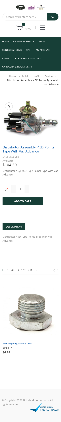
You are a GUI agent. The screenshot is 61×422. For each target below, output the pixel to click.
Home (5, 41)
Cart (29, 49)
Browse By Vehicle (23, 41)
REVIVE (5, 58)
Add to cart (22, 201)
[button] (9, 106)
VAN (36, 76)
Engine (49, 76)
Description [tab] (14, 226)
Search (52, 16)
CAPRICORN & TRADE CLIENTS (17, 66)
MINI (25, 76)
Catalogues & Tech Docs (27, 58)
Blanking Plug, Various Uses (17, 343)
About (42, 41)
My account (43, 49)
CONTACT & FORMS (12, 49)
